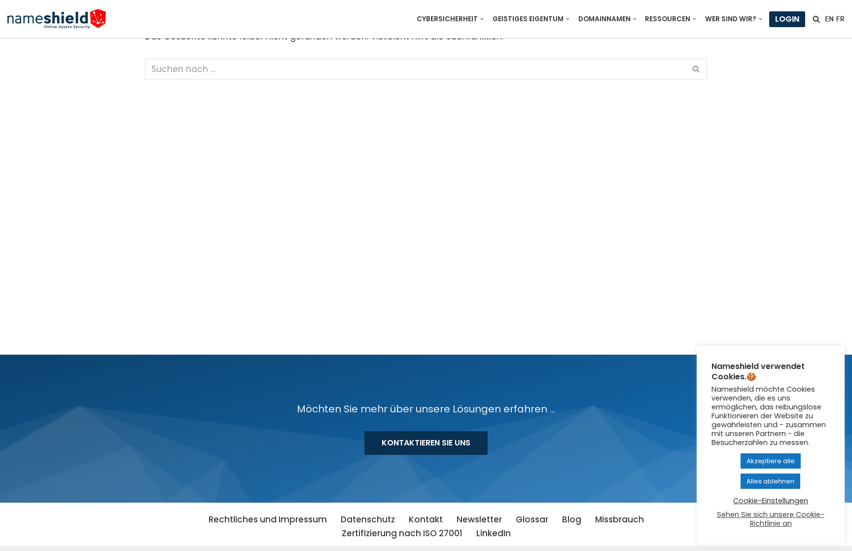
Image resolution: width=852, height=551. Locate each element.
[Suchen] (816, 19)
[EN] (829, 19)
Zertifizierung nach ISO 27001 (402, 533)
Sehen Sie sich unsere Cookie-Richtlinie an (770, 519)
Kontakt (426, 519)
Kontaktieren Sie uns (426, 442)
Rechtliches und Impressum (268, 519)
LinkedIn (493, 533)
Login (787, 19)
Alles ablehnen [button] (770, 481)
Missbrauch (619, 519)
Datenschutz (368, 519)
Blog (571, 519)
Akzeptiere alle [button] (770, 461)
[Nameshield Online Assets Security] (56, 19)
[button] (482, 19)
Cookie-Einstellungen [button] (770, 501)
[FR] (840, 19)
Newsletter (479, 519)
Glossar (532, 519)
